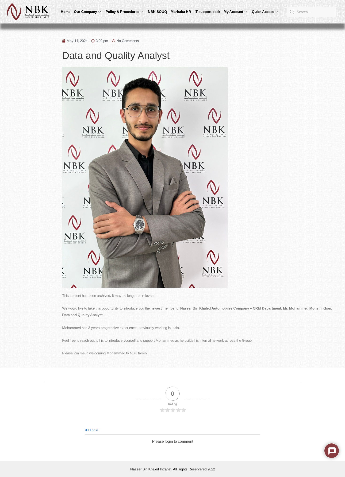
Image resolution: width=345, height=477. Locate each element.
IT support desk (207, 12)
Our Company (85, 12)
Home (65, 12)
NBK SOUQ (157, 12)
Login (93, 430)
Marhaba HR (181, 12)
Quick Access (263, 12)
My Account (233, 12)
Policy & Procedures (122, 12)
